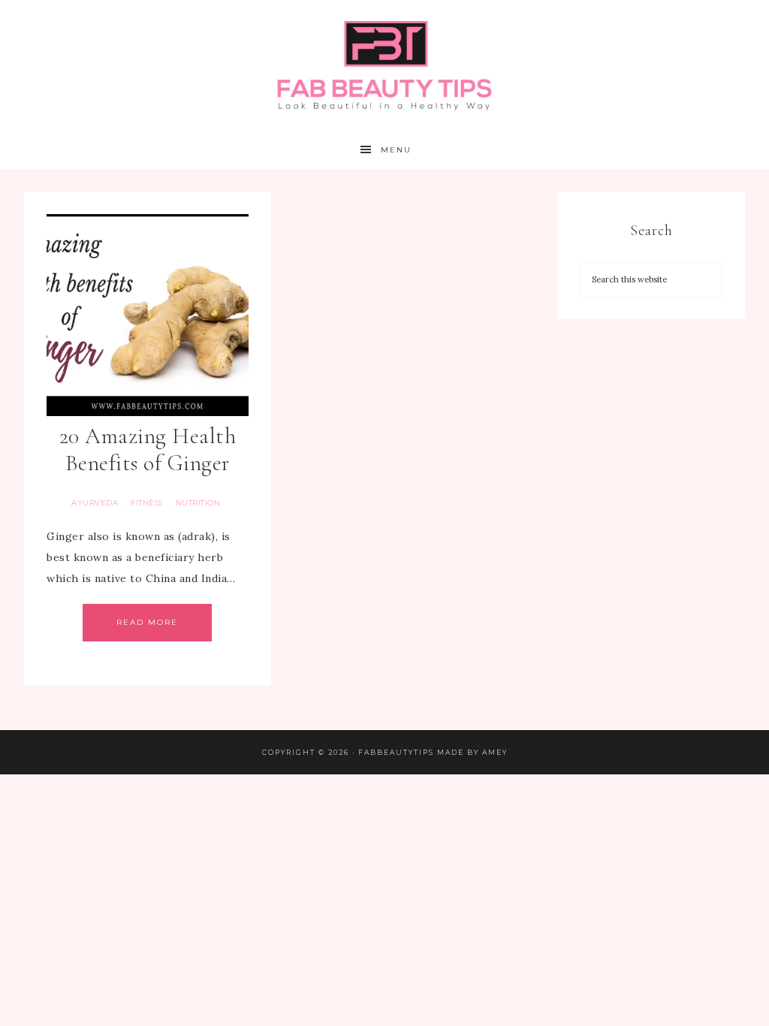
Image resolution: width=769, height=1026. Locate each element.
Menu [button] (396, 150)
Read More (147, 622)
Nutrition (198, 503)
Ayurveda (94, 503)
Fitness (147, 503)
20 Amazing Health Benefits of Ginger (148, 449)
